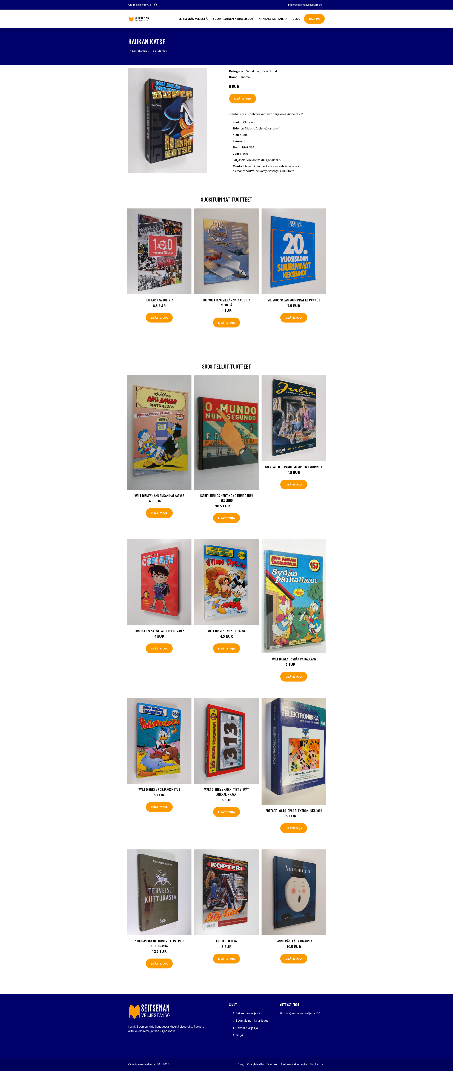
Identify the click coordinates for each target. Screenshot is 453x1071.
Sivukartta (316, 1064)
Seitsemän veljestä (193, 19)
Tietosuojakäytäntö (294, 1064)
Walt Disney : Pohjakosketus (159, 789)
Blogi (297, 19)
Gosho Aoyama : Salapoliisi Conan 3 (159, 631)
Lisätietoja (242, 98)
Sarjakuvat (139, 51)
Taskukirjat (159, 51)
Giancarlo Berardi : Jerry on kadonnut (293, 467)
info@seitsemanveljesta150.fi (305, 4)
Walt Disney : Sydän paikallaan (293, 659)
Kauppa (314, 19)
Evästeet (272, 1064)
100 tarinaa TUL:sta (159, 300)
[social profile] (155, 4)
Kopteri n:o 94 (226, 941)
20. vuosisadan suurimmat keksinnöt (294, 300)
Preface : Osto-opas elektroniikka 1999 (293, 810)
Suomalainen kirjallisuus (233, 19)
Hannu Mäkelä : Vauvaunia (294, 941)
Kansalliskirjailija (273, 19)
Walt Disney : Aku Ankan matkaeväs (159, 495)
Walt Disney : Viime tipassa (226, 631)
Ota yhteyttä (255, 1064)
